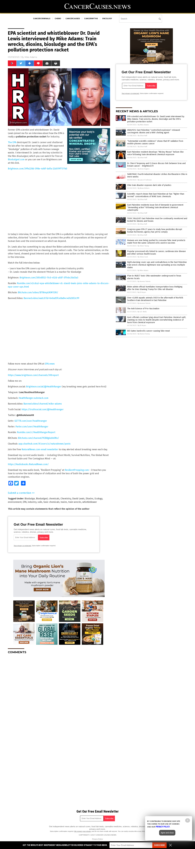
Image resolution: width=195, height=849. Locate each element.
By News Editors (143, 188)
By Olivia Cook (143, 257)
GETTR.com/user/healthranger (30, 421)
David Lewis (78, 498)
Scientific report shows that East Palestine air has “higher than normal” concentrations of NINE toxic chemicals (155, 195)
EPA (25, 502)
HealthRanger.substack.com (33, 398)
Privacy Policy (97, 839)
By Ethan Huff (142, 136)
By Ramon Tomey (144, 334)
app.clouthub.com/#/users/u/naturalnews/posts (44, 443)
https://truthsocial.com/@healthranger (43, 409)
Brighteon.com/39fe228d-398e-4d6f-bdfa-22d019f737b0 (37, 168)
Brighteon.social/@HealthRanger (43, 386)
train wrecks (74, 502)
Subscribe (159, 845)
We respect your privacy (82, 831)
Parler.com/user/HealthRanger (31, 426)
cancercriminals (41, 19)
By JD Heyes (142, 292)
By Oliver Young (143, 246)
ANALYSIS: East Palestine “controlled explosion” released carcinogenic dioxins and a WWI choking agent (153, 131)
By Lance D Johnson (145, 180)
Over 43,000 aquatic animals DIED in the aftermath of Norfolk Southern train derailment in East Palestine (155, 299)
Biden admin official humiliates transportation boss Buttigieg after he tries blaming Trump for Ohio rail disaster (154, 288)
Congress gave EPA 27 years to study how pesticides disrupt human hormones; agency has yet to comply (154, 230)
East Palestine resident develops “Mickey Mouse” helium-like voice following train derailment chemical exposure (155, 153)
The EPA (12, 142)
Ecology (98, 498)
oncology (107, 19)
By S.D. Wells (142, 312)
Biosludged (42, 498)
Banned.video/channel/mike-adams (42, 403)
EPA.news (50, 363)
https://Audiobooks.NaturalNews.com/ (28, 464)
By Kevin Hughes (143, 169)
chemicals (54, 498)
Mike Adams (31, 57)
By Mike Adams (143, 125)
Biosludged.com (16, 159)
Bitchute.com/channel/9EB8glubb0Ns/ (38, 438)
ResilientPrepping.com (77, 470)
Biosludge (30, 498)
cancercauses (73, 19)
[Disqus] (59, 692)
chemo (58, 19)
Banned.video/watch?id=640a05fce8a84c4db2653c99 (51, 298)
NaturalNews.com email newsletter (40, 449)
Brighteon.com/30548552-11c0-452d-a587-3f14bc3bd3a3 (49, 277)
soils (40, 502)
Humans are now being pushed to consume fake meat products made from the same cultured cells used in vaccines (156, 241)
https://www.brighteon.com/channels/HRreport (33, 375)
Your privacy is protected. (22, 545)
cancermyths (91, 19)
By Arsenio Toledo (144, 281)
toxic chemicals (51, 502)
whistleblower (89, 502)
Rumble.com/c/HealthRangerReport (36, 432)
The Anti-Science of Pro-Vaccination (143, 308)
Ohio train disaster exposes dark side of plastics (149, 185)
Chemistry (66, 498)
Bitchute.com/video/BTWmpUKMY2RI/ (38, 292)
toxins (64, 502)
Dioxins (89, 498)
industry (32, 502)
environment (15, 502)
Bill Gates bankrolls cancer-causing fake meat (148, 331)
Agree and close (167, 833)
